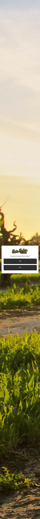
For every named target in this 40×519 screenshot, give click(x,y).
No (20, 267)
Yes (20, 261)
